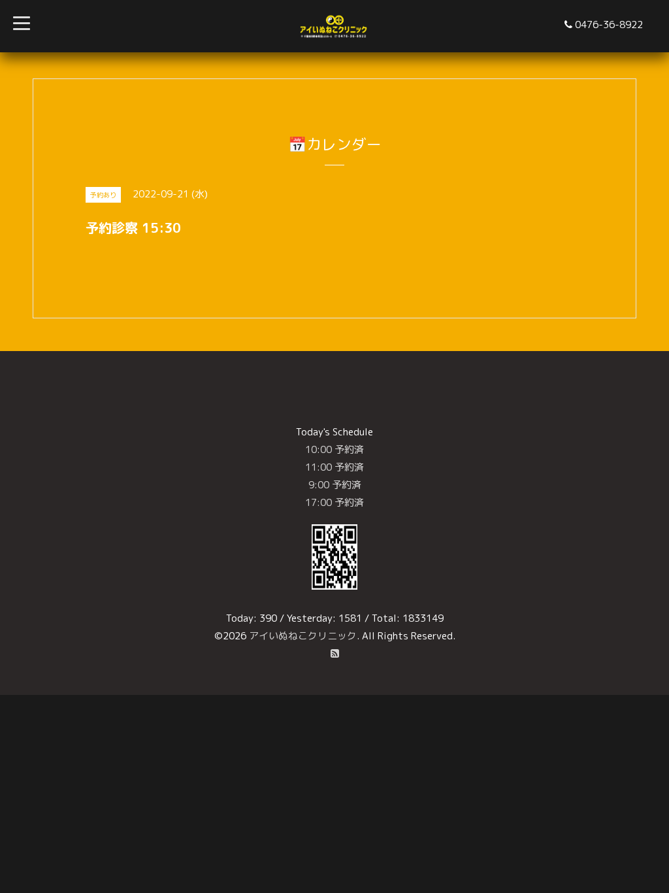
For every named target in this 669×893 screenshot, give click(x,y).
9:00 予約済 (334, 485)
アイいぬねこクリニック (303, 636)
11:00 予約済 (334, 467)
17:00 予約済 (334, 502)
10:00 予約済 (334, 449)
